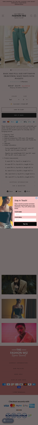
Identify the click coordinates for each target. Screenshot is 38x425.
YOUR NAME (18, 212)
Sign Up (25, 224)
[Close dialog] (36, 198)
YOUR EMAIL (18, 217)
